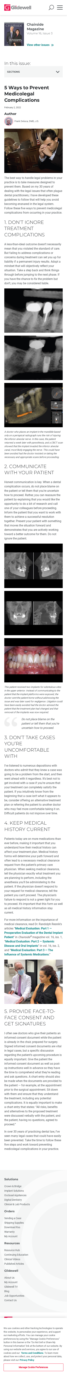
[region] (33, 1346)
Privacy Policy (27, 1360)
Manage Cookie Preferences (33, 1367)
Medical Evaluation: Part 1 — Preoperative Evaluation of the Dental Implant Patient (33, 933)
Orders (9, 1211)
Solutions (11, 1179)
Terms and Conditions (32, 1353)
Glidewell (11, 1270)
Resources (12, 1243)
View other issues (38, 45)
